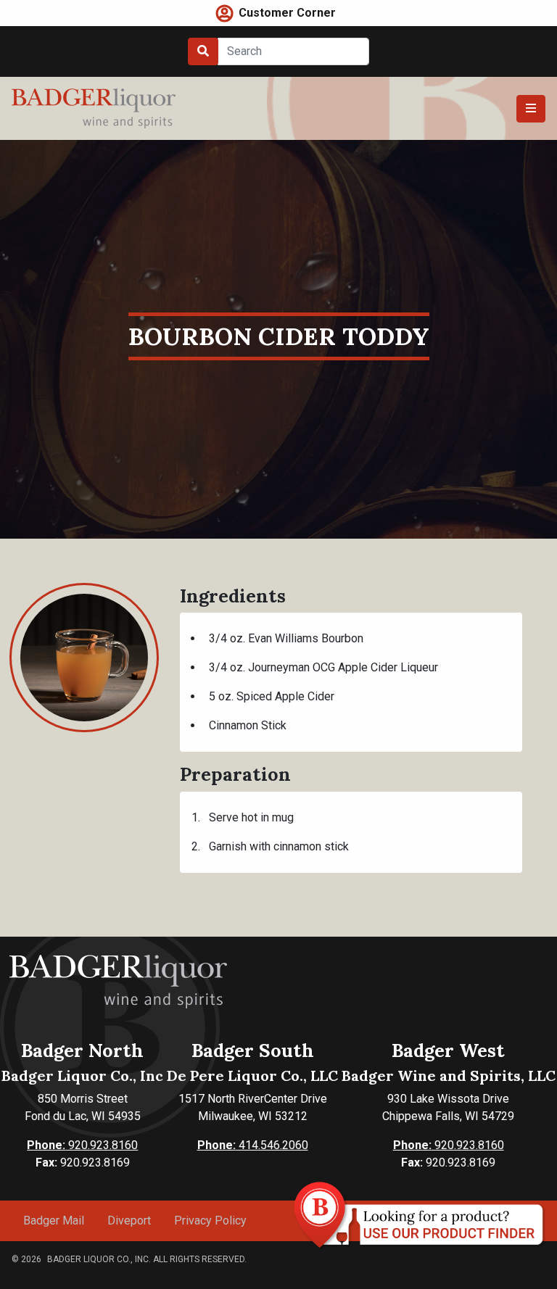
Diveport (129, 1220)
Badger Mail (53, 1220)
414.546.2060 (252, 1145)
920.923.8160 (82, 1145)
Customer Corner (287, 13)
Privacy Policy (210, 1220)
